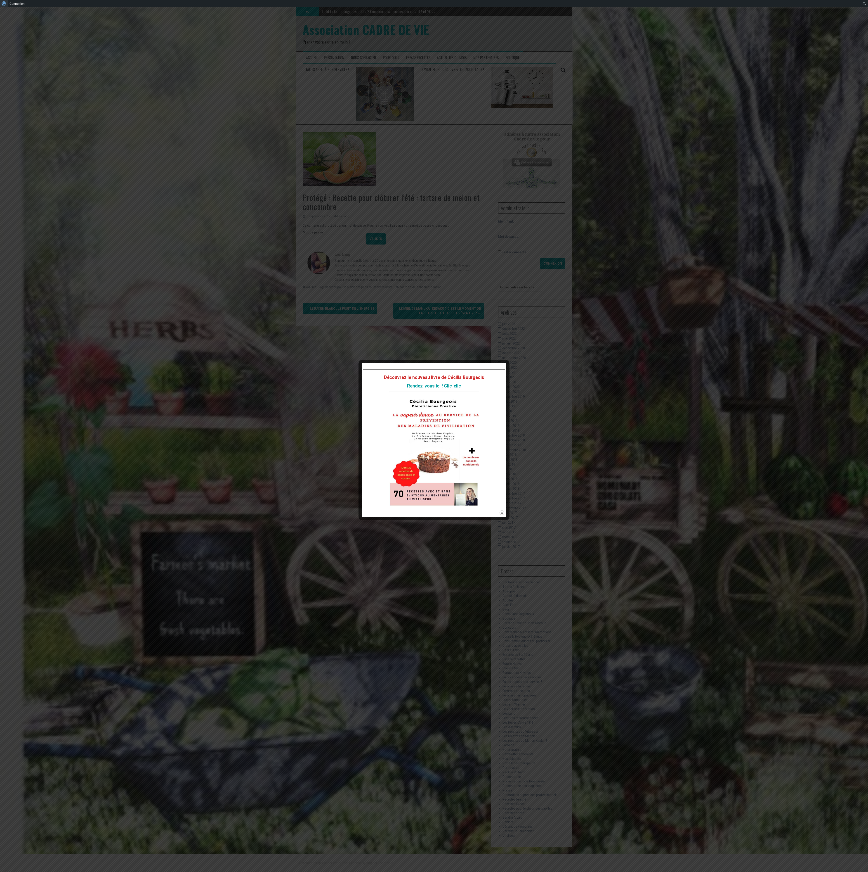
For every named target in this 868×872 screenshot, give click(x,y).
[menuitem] (4, 3)
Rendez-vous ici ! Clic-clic (434, 386)
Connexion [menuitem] (17, 3)
